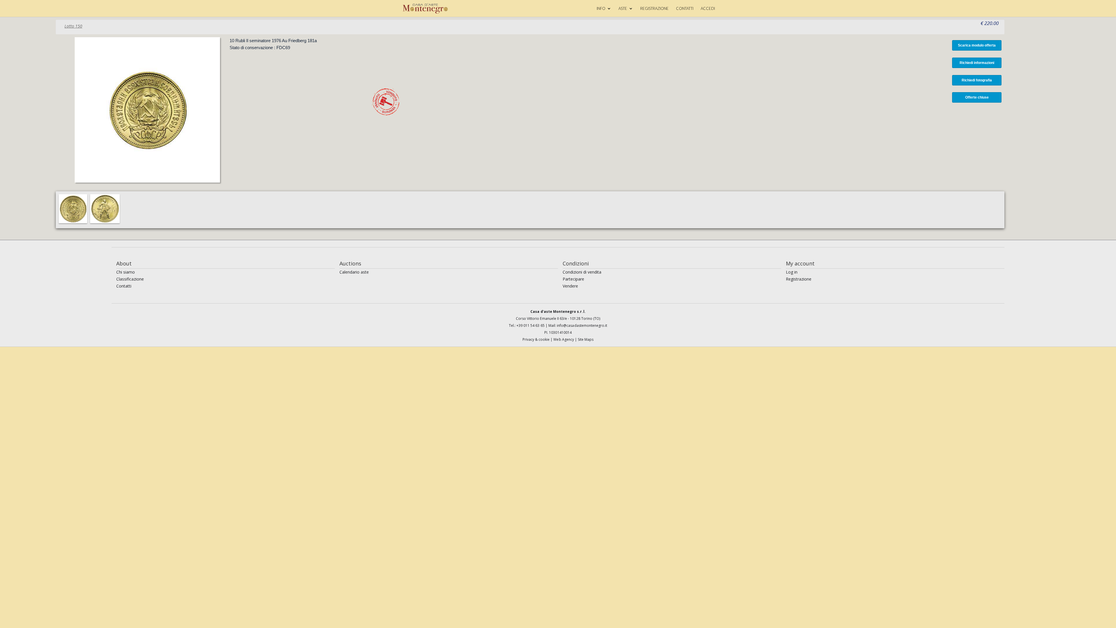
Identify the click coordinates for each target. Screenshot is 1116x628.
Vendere (570, 286)
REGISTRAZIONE (654, 8)
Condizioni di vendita (582, 272)
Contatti (123, 286)
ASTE (622, 8)
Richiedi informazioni (977, 63)
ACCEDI (708, 8)
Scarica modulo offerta (977, 45)
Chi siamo (125, 272)
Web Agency (564, 339)
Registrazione (798, 279)
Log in (791, 272)
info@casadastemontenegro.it (582, 325)
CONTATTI (684, 8)
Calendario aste (354, 272)
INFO (601, 8)
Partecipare (573, 279)
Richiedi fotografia (977, 80)
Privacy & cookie (537, 339)
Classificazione (130, 279)
